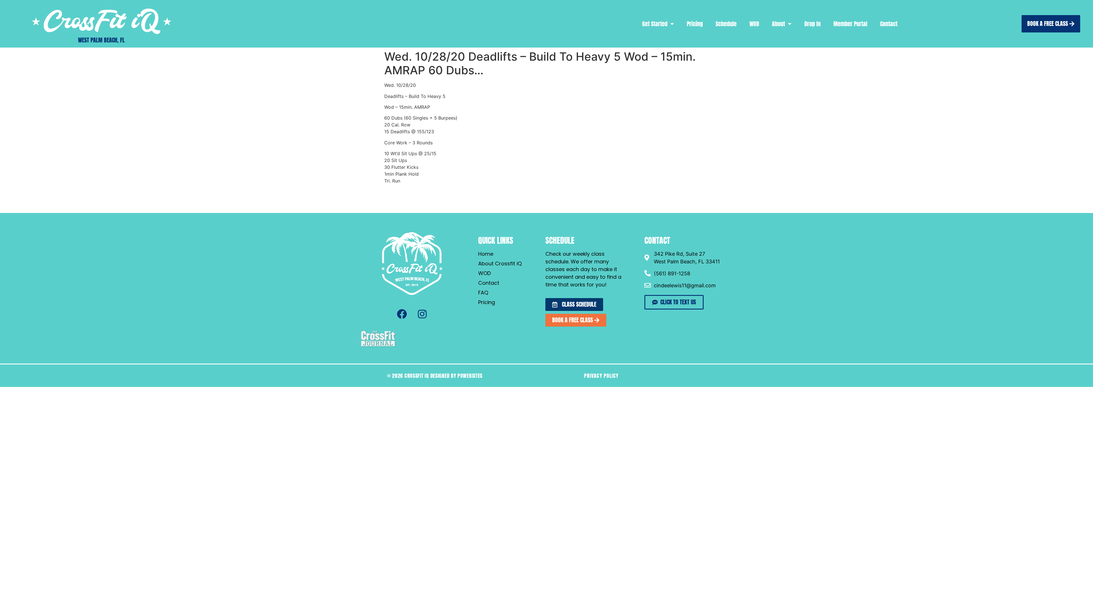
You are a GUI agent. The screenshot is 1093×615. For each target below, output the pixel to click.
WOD (754, 23)
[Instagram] (422, 314)
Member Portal (850, 23)
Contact (888, 23)
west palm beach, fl (101, 40)
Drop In (812, 23)
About (778, 23)
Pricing (695, 23)
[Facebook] (402, 314)
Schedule (726, 23)
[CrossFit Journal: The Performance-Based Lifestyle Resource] (378, 346)
